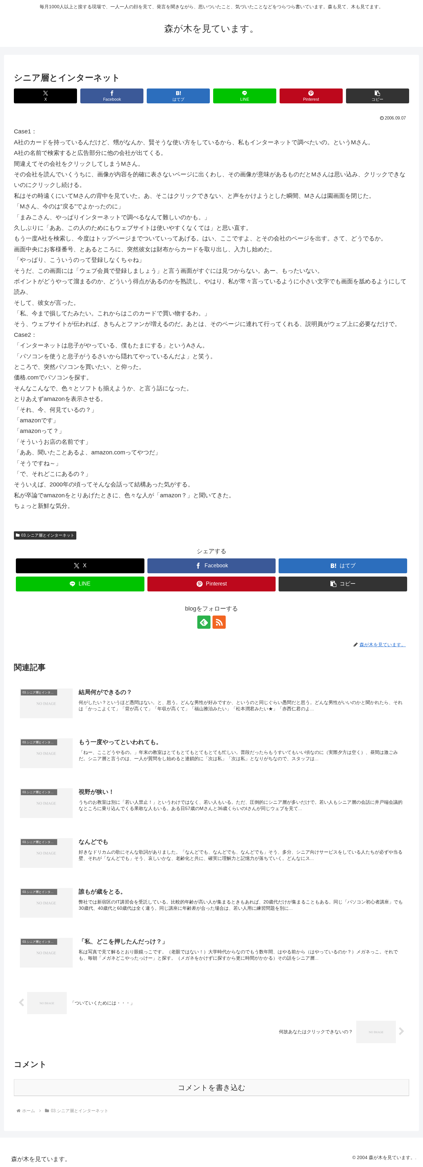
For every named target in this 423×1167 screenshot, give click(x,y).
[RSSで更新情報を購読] (219, 622)
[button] (377, 95)
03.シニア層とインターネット (47, 535)
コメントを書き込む (212, 1087)
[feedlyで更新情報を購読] (204, 622)
